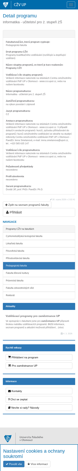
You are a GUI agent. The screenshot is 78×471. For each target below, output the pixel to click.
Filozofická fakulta (15, 251)
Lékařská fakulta (14, 243)
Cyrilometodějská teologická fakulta (24, 236)
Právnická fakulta (14, 280)
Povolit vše (15, 464)
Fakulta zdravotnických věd (20, 288)
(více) (61, 327)
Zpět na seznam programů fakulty (28, 204)
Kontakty (16, 391)
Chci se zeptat (18, 399)
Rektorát (10, 295)
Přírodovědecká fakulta (18, 258)
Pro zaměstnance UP (24, 365)
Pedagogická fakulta (16, 265)
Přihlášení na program (24, 357)
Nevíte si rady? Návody (25, 407)
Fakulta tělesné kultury (17, 273)
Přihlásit (15, 212)
